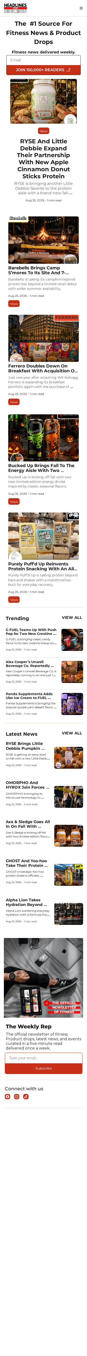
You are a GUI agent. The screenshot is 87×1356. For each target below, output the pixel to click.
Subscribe (44, 1068)
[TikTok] (26, 1096)
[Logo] (15, 8)
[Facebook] (7, 1096)
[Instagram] (16, 1096)
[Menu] (81, 8)
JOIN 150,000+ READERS (40, 70)
